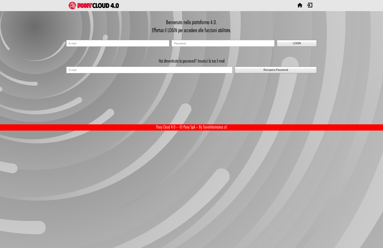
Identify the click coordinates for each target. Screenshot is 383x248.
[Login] (310, 5)
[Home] (300, 5)
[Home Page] (93, 6)
